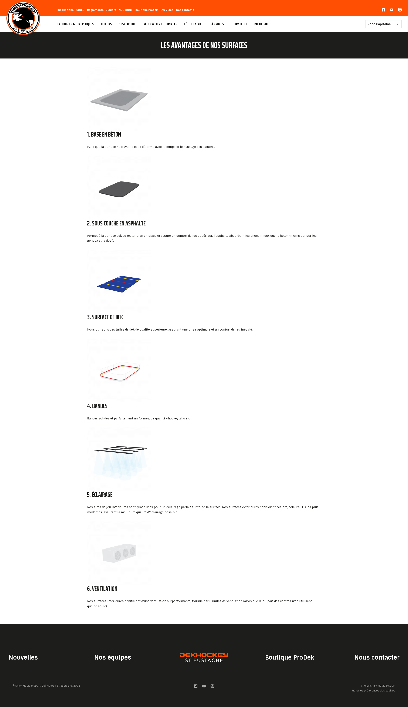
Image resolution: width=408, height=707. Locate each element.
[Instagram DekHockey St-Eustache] (400, 10)
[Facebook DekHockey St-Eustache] (383, 10)
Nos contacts (185, 10)
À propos (217, 24)
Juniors (111, 10)
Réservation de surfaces (160, 24)
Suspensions (127, 24)
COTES (80, 10)
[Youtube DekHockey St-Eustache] (391, 10)
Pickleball (261, 24)
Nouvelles (23, 657)
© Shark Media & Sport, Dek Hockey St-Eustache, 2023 (46, 685)
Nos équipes (112, 657)
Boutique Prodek (146, 10)
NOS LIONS (126, 10)
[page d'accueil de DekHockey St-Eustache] (23, 18)
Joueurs (106, 24)
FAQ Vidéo (166, 10)
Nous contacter (377, 657)
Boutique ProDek (289, 657)
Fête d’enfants (194, 24)
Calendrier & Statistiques (75, 24)
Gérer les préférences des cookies (373, 690)
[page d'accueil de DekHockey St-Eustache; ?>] (204, 657)
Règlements (95, 10)
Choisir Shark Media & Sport (378, 685)
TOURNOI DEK (239, 24)
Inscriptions (65, 10)
